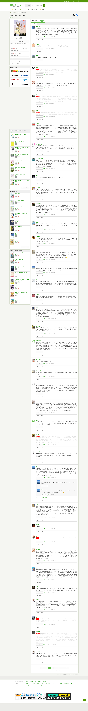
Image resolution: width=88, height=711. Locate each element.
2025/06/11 (53, 214)
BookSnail (38, 370)
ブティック (17, 285)
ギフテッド (17, 233)
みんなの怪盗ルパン (18, 226)
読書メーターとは (29, 681)
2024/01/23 (53, 393)
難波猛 (37, 599)
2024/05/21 (53, 333)
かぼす (37, 123)
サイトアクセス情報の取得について (65, 683)
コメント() (47, 36)
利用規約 (44, 681)
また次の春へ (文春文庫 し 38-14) (21, 174)
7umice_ (38, 251)
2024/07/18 (53, 318)
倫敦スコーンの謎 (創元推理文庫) (21, 292)
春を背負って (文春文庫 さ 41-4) (21, 167)
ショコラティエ (18, 220)
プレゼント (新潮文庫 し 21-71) (21, 272)
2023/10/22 (53, 609)
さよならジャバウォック (19, 266)
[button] (44, 5)
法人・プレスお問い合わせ (40, 685)
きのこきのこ (39, 144)
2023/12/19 (53, 427)
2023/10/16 (53, 644)
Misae (37, 94)
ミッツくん (38, 340)
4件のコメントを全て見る (41, 497)
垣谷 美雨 (16, 300)
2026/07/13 (53, 36)
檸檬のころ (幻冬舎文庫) (19, 141)
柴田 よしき (17, 162)
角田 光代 (16, 135)
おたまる (38, 631)
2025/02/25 (53, 243)
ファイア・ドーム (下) (19, 259)
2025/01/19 (53, 272)
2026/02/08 (53, 136)
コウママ (38, 187)
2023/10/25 (53, 579)
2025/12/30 (53, 151)
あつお (37, 568)
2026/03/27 (53, 116)
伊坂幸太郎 (17, 267)
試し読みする (20, 41)
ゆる (37, 110)
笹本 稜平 (16, 168)
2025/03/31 (53, 229)
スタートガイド (38, 681)
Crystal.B (38, 279)
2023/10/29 (53, 528)
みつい (37, 420)
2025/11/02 (53, 168)
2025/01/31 (53, 259)
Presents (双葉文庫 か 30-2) (20, 134)
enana (37, 294)
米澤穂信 (16, 293)
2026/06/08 (53, 74)
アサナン (38, 434)
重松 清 (16, 175)
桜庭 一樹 (16, 150)
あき (37, 55)
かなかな (38, 651)
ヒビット (38, 451)
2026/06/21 (53, 48)
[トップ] (10, 12)
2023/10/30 (53, 517)
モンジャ (38, 549)
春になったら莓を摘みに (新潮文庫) (21, 154)
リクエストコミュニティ (52, 685)
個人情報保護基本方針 (36, 683)
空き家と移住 (17, 299)
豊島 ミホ (16, 142)
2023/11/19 (53, 477)
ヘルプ (27, 685)
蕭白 (37, 175)
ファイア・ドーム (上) (19, 252)
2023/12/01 (53, 444)
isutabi (37, 384)
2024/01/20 (53, 412)
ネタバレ (40, 23)
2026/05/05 (53, 87)
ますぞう (38, 26)
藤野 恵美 (14, 12)
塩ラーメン (38, 359)
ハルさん (16, 239)
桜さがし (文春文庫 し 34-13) (20, 160)
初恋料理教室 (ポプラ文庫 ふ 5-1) (21, 213)
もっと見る (25, 187)
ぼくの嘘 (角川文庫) (18, 206)
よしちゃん (38, 326)
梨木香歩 (16, 155)
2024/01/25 (53, 376)
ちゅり (37, 81)
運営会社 (27, 683)
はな (37, 586)
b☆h (37, 466)
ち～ (37, 307)
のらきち (38, 524)
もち (37, 401)
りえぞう (38, 236)
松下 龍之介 (17, 281)
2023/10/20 (53, 624)
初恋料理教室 (17, 193)
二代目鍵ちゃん (39, 158)
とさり (37, 504)
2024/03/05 (53, 363)
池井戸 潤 (17, 287)
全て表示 (34, 23)
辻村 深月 (16, 254)
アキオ (37, 44)
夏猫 (37, 67)
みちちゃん (38, 203)
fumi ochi (38, 266)
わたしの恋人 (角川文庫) (19, 200)
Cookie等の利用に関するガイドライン (49, 683)
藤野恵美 (16, 221)
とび (37, 222)
